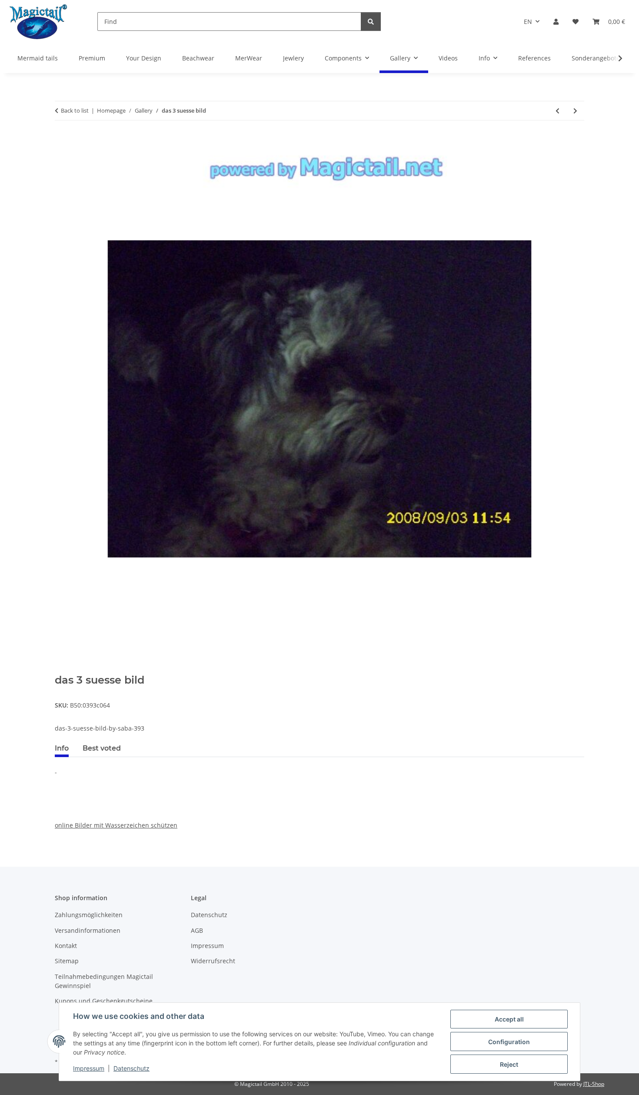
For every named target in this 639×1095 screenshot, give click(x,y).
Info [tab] (62, 748)
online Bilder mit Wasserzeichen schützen (116, 825)
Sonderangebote (596, 58)
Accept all (509, 1019)
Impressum (88, 1068)
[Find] (371, 21)
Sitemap (67, 961)
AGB (197, 930)
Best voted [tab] (102, 748)
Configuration (509, 1041)
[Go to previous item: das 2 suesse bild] (557, 110)
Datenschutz (131, 1068)
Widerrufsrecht (213, 961)
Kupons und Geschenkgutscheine (104, 1001)
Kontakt (66, 945)
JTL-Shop (593, 1084)
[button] (556, 22)
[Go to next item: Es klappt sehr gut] (575, 110)
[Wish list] (576, 22)
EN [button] (528, 21)
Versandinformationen (87, 930)
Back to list (75, 110)
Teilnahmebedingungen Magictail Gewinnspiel (104, 981)
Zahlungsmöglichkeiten (89, 915)
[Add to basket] (62, 669)
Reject (509, 1064)
